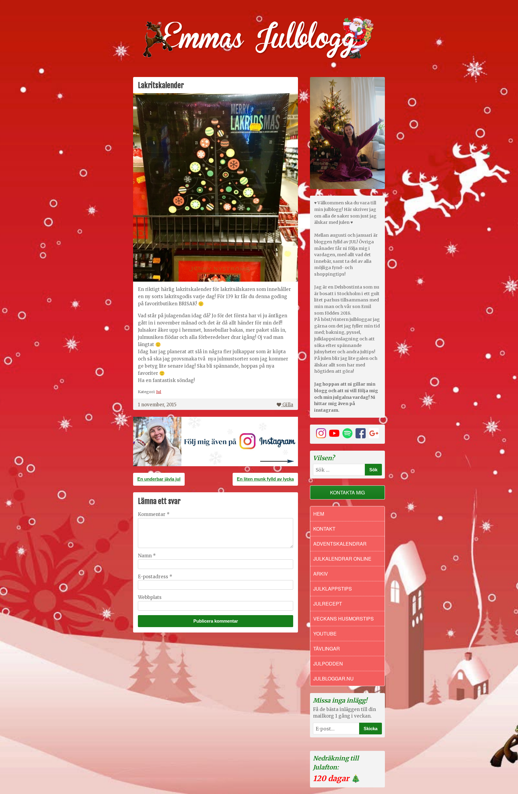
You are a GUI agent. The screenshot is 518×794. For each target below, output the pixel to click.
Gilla (287, 404)
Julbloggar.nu (333, 678)
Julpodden (328, 663)
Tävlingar (326, 648)
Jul (158, 391)
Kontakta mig (347, 492)
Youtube (325, 633)
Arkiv (320, 573)
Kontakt (324, 528)
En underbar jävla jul (158, 478)
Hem (318, 513)
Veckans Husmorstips (343, 618)
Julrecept (327, 603)
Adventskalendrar (340, 543)
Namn (147, 555)
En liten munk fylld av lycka (265, 478)
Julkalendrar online (342, 558)
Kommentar (154, 514)
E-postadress (155, 576)
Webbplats (150, 597)
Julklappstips (332, 588)
